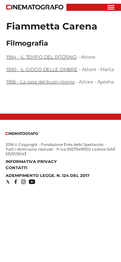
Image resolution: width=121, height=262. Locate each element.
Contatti (16, 167)
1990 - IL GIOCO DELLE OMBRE (42, 69)
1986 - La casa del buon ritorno (40, 82)
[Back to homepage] (22, 133)
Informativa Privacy (31, 161)
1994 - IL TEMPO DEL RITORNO (41, 57)
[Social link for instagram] (23, 181)
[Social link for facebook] (15, 181)
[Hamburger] (110, 7)
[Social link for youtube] (32, 181)
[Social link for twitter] (8, 181)
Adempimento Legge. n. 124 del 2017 (47, 175)
